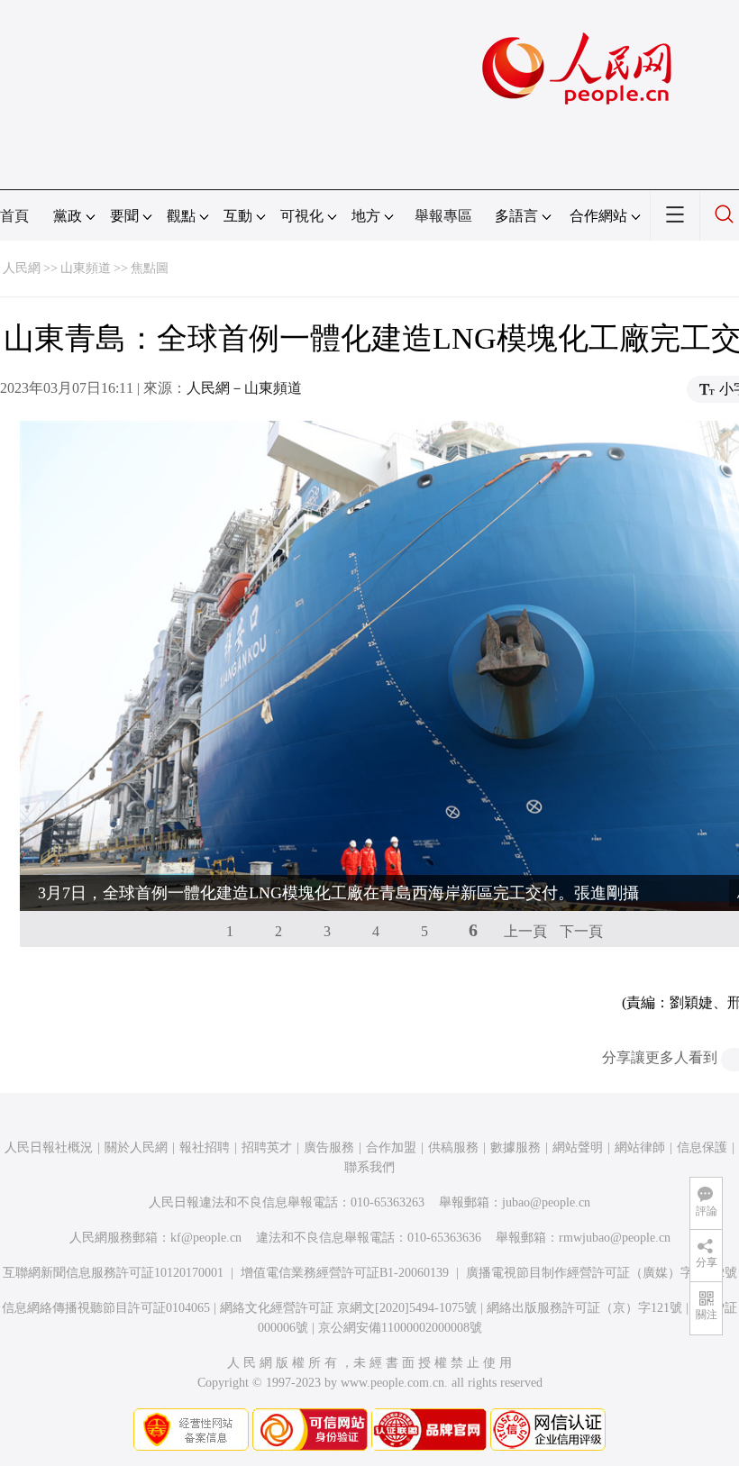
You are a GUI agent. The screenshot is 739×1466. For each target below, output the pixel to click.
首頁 (14, 215)
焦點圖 (150, 268)
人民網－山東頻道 (244, 388)
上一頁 (525, 931)
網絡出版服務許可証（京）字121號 (584, 1308)
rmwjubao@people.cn (615, 1237)
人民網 (22, 268)
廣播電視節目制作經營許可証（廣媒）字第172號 (601, 1272)
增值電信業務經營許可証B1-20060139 (345, 1272)
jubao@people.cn (546, 1202)
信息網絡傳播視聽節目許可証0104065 (106, 1308)
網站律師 (640, 1147)
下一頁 (581, 931)
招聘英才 (267, 1147)
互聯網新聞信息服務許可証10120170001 (113, 1272)
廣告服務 (329, 1147)
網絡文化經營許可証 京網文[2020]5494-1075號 (348, 1308)
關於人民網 (136, 1147)
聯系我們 (369, 1167)
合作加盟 (391, 1147)
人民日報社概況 (49, 1147)
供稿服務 (453, 1147)
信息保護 (702, 1147)
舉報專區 (443, 215)
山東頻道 (85, 268)
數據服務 (515, 1147)
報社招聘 (204, 1147)
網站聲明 (577, 1147)
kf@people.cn (206, 1237)
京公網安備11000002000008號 (400, 1327)
